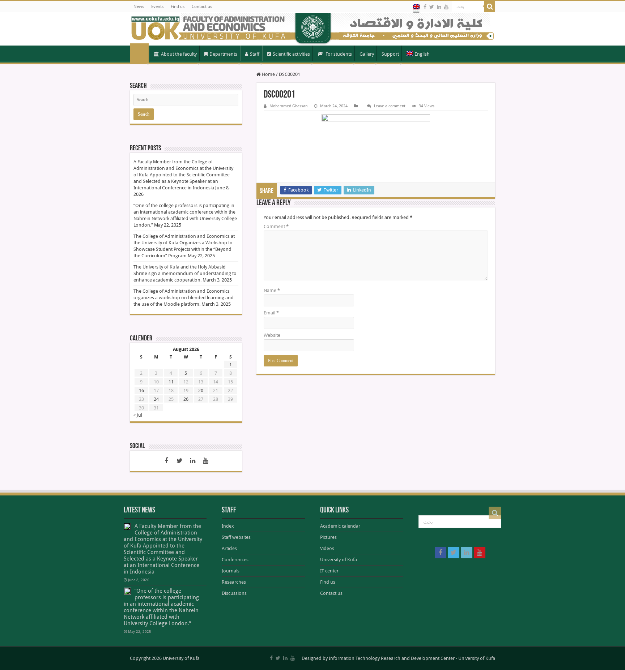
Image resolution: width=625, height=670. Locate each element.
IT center (329, 571)
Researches (234, 582)
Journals (230, 571)
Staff (254, 54)
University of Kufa (338, 559)
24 (156, 399)
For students (339, 54)
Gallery (367, 54)
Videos (327, 548)
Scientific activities (291, 54)
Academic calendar (340, 526)
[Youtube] (446, 7)
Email (271, 312)
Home (139, 53)
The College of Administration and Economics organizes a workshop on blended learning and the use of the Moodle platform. (183, 297)
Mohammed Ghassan (288, 106)
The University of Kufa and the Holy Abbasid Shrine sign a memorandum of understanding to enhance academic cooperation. (185, 273)
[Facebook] (425, 7)
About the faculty (179, 54)
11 (171, 382)
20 (200, 390)
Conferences (235, 559)
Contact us (202, 6)
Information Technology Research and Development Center (392, 658)
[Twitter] (432, 7)
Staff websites (236, 537)
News (138, 6)
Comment (276, 226)
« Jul (137, 415)
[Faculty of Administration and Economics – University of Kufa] (312, 29)
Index (228, 526)
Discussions (234, 593)
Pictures (328, 537)
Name (272, 290)
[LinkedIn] (439, 7)
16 (141, 390)
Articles (229, 548)
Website (272, 335)
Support (390, 54)
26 (185, 399)
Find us (177, 6)
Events (157, 6)
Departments (223, 54)
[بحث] (489, 6)
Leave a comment (389, 106)
